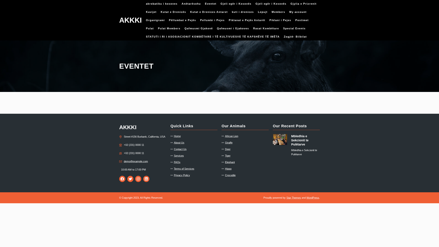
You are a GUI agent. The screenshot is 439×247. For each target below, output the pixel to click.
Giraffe (229, 142)
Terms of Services (184, 168)
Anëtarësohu (191, 3)
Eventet (210, 3)
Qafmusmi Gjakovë (199, 28)
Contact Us (180, 149)
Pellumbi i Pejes (212, 20)
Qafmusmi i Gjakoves (233, 28)
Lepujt (263, 11)
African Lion (231, 136)
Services (179, 155)
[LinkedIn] (146, 179)
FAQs (177, 162)
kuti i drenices (243, 11)
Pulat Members (169, 28)
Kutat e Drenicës (173, 11)
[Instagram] (138, 179)
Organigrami (155, 20)
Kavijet (151, 11)
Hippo (228, 168)
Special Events (294, 28)
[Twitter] (130, 179)
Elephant (230, 162)
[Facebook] (122, 179)
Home (177, 136)
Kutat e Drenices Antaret (209, 11)
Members (278, 11)
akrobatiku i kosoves (161, 3)
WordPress (312, 197)
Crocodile (230, 175)
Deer (227, 149)
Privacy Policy (182, 175)
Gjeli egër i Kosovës (236, 3)
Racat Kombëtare (266, 28)
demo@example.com (136, 161)
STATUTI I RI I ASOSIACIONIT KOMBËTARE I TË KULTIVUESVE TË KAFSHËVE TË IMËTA (213, 36)
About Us (179, 142)
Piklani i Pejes (280, 20)
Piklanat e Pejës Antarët (247, 20)
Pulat (150, 28)
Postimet (302, 20)
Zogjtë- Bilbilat (295, 36)
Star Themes (293, 197)
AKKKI (130, 20)
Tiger (227, 155)
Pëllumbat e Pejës (182, 20)
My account (298, 11)
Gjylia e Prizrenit (303, 3)
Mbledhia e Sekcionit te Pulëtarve (300, 140)
